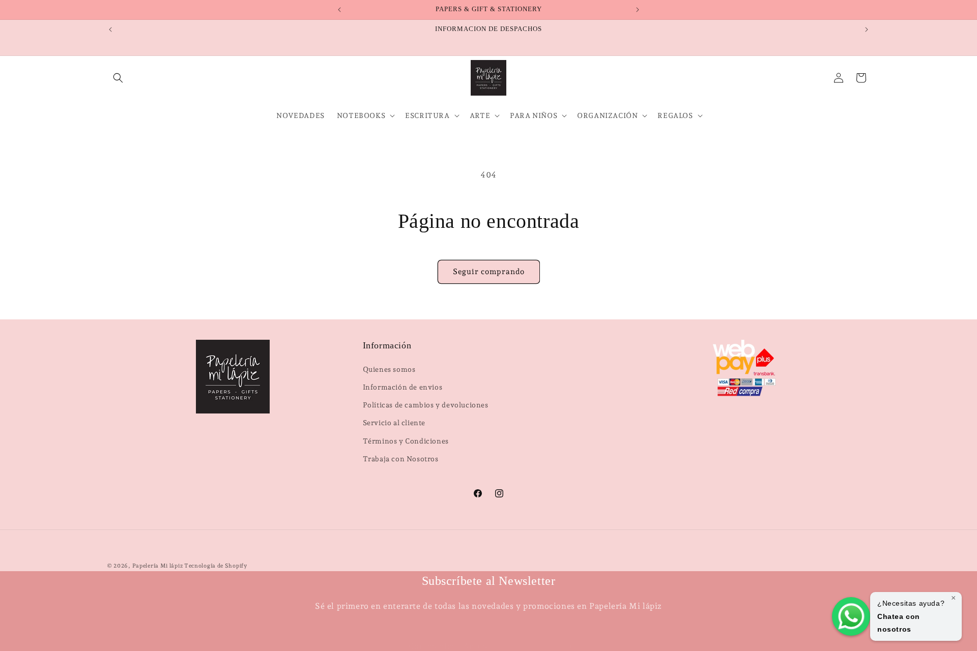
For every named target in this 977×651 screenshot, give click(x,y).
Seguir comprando (489, 271)
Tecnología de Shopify (215, 566)
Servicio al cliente (394, 423)
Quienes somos (389, 369)
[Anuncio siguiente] (637, 9)
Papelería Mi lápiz (158, 566)
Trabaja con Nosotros (401, 458)
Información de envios (403, 386)
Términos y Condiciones (406, 440)
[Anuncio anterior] (339, 9)
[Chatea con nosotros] (851, 616)
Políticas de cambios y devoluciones (426, 405)
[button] (118, 78)
